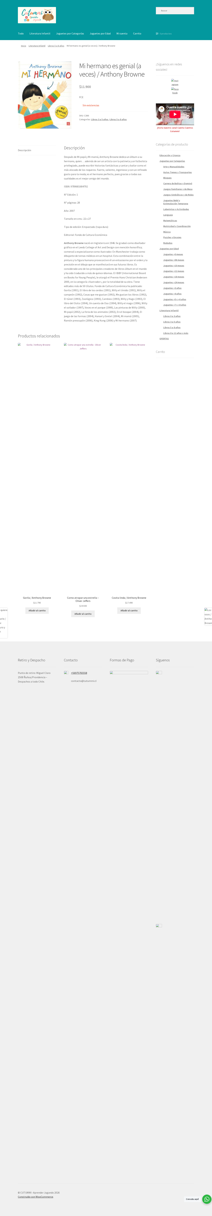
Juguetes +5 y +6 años (174, 299)
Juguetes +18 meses (173, 276)
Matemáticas (170, 220)
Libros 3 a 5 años (99, 119)
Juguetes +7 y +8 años (174, 304)
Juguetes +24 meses (173, 282)
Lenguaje (168, 214)
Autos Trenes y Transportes (177, 172)
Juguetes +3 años (172, 288)
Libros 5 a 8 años (56, 45)
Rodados (167, 242)
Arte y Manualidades (173, 166)
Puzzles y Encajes (172, 237)
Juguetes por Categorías (70, 33)
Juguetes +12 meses (173, 271)
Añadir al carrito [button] (37, 610)
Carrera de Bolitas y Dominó (177, 183)
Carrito (137, 33)
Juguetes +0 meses (173, 254)
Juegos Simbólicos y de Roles (178, 194)
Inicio (23, 45)
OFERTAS (164, 338)
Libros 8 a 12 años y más (175, 333)
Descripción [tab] (24, 150)
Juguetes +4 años (172, 293)
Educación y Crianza (169, 155)
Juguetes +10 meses (173, 265)
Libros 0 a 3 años (172, 316)
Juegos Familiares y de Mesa (177, 189)
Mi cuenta (121, 33)
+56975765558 (79, 673)
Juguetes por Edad (100, 33)
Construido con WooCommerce (35, 1196)
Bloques (167, 177)
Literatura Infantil (39, 33)
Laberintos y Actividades (176, 209)
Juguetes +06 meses (173, 259)
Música (167, 231)
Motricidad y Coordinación (177, 226)
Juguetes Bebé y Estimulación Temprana (175, 202)
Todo (21, 33)
